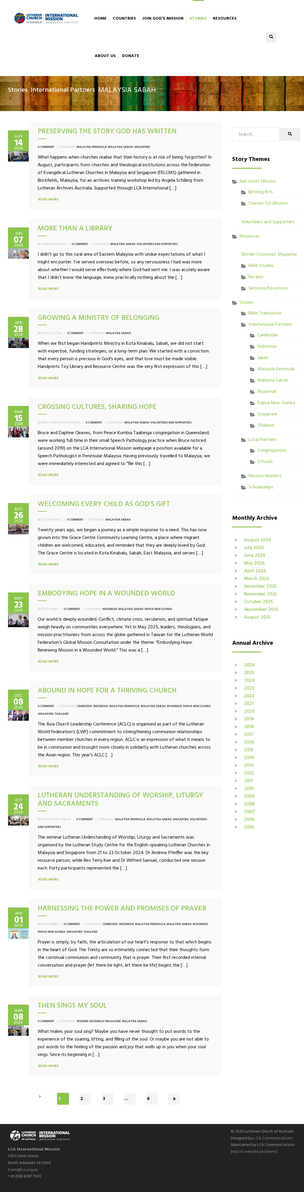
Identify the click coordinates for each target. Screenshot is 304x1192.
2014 (249, 758)
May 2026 (254, 563)
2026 (249, 665)
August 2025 (257, 617)
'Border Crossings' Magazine (99, 1021)
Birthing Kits (260, 192)
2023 (249, 688)
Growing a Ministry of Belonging (98, 318)
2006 (249, 819)
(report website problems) (254, 1151)
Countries (124, 18)
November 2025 (260, 594)
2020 (249, 711)
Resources (225, 18)
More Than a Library (75, 228)
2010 (249, 789)
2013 (249, 765)
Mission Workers (264, 476)
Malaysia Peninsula (92, 147)
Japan (263, 358)
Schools (265, 462)
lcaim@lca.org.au (23, 1169)
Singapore (142, 147)
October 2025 (258, 602)
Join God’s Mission (162, 18)
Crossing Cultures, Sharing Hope (97, 407)
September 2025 (261, 610)
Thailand (62, 714)
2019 (249, 719)
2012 (249, 773)
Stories (198, 18)
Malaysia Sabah (120, 147)
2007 (249, 812)
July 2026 (254, 548)
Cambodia (84, 706)
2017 (249, 735)
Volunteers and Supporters (157, 244)
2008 (249, 804)
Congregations (272, 450)
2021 (249, 704)
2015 (249, 750)
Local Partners (262, 440)
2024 (249, 680)
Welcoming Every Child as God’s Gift (104, 504)
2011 (248, 781)
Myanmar (174, 706)
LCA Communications (273, 1138)
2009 (249, 796)
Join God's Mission (258, 181)
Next (174, 1099)
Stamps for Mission (268, 203)
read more (48, 200)
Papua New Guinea (158, 609)
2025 (249, 673)
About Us (105, 56)
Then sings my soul (72, 1005)
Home (100, 18)
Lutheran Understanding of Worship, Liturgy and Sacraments (120, 800)
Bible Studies (261, 266)
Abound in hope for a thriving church (107, 690)
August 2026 (257, 540)
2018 (249, 727)
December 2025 (260, 586)
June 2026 (254, 555)
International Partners (63, 90)
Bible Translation (264, 313)
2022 (249, 696)
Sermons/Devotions (268, 288)
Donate (130, 56)
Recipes (256, 277)
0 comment (46, 147)
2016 (249, 742)
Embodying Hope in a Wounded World (106, 593)
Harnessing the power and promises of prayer (122, 908)
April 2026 (255, 571)
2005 (249, 827)
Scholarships (260, 487)
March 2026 (256, 579)
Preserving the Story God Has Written (107, 131)
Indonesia (109, 609)
